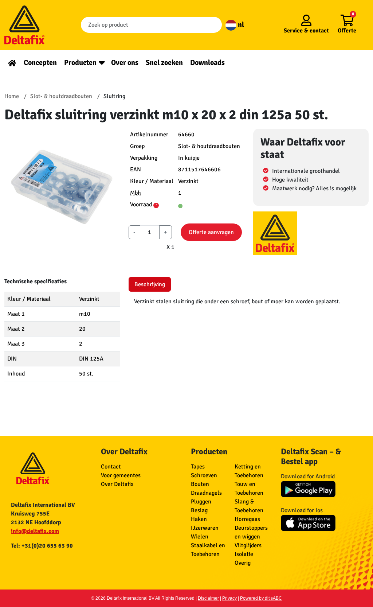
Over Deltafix (117, 484)
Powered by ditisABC (261, 598)
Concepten (40, 62)
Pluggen (201, 501)
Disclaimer (208, 598)
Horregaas (247, 519)
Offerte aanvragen (211, 232)
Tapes (198, 466)
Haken (199, 519)
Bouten (200, 484)
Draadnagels (206, 493)
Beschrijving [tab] (149, 284)
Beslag (199, 510)
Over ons (124, 62)
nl (240, 24)
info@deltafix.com (35, 531)
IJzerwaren (205, 528)
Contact (111, 466)
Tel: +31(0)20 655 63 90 (42, 545)
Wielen (199, 536)
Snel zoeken (164, 62)
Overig (243, 563)
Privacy (229, 598)
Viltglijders (248, 545)
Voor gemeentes (121, 475)
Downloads (207, 62)
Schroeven (204, 475)
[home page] (12, 62)
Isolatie (244, 554)
